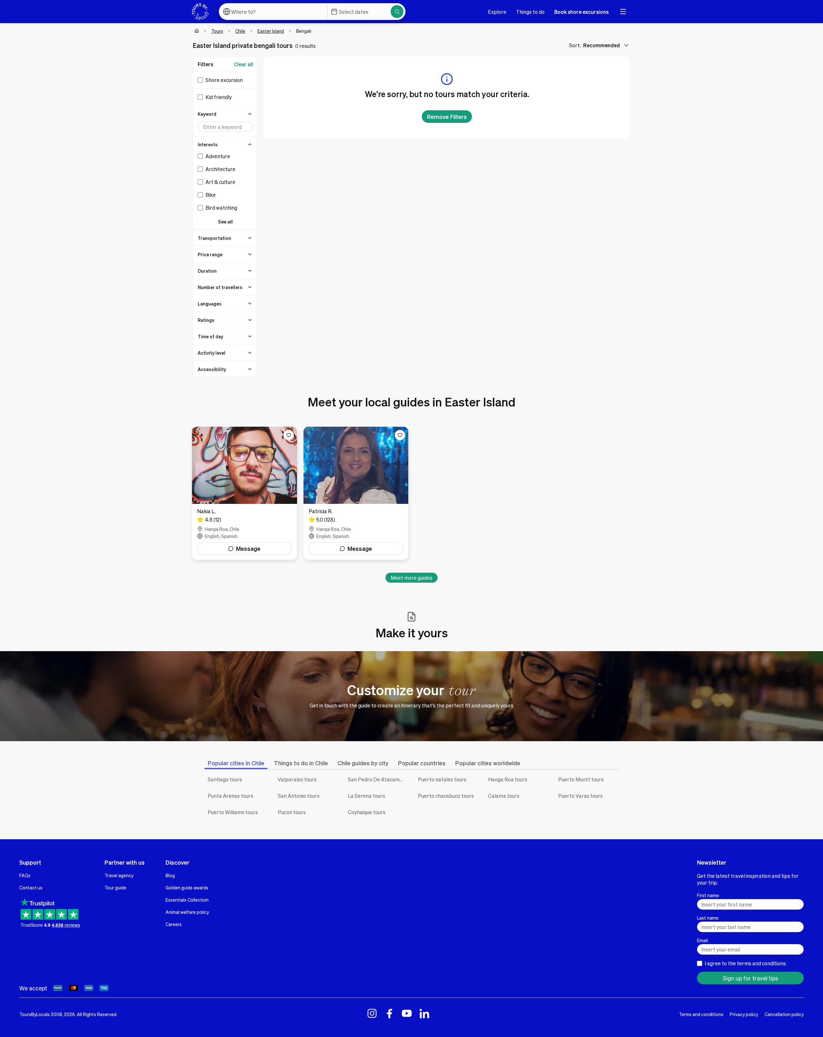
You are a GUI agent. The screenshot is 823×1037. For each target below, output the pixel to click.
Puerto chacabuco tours (446, 795)
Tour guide (115, 887)
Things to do (530, 11)
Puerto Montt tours (581, 779)
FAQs (25, 875)
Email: (703, 940)
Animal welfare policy (187, 912)
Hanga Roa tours (507, 779)
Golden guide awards (187, 887)
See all (225, 221)
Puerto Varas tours (580, 795)
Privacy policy (744, 1014)
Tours (217, 31)
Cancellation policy (784, 1014)
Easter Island (271, 31)
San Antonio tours (299, 795)
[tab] (235, 763)
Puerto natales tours (442, 779)
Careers (174, 924)
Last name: (708, 918)
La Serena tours (366, 795)
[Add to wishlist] (289, 435)
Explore (497, 11)
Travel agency (118, 875)
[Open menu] (623, 12)
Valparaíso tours (297, 779)
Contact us (30, 887)
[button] (225, 114)
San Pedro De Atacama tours (378, 779)
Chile (240, 31)
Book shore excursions (581, 11)
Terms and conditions (701, 1014)
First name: (708, 895)
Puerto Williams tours (233, 812)
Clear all (243, 64)
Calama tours (504, 795)
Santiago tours (225, 779)
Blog (170, 875)
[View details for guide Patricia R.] (356, 493)
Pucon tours (292, 812)
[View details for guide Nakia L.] (244, 493)
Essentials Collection (187, 900)
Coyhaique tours (366, 812)
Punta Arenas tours (230, 795)
